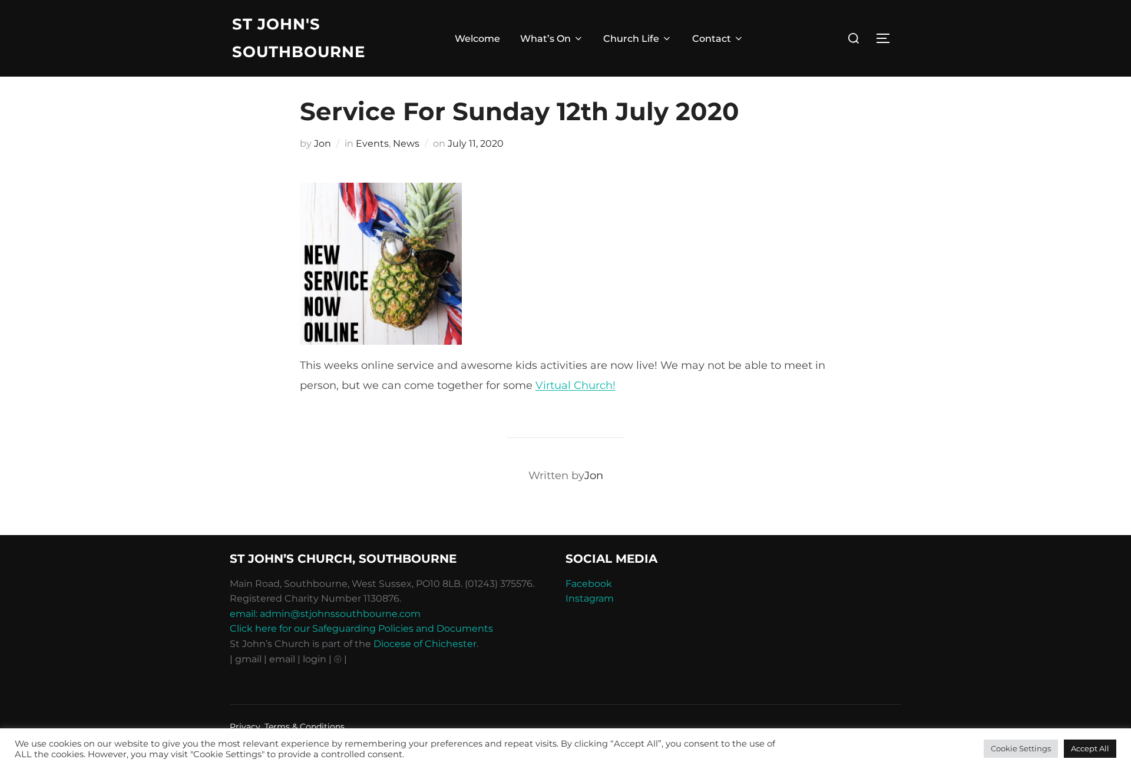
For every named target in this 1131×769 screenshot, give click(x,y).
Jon (322, 143)
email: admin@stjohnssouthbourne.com (325, 613)
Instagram (590, 598)
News (406, 143)
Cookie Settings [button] (1021, 748)
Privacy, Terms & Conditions (287, 726)
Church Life (631, 38)
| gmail (247, 659)
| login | (314, 659)
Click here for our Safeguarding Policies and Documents (361, 628)
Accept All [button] (1090, 748)
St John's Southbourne (298, 38)
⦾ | (340, 659)
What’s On (545, 38)
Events (372, 143)
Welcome (477, 38)
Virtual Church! (575, 385)
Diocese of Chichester (425, 643)
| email (280, 659)
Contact (711, 38)
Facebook (589, 583)
